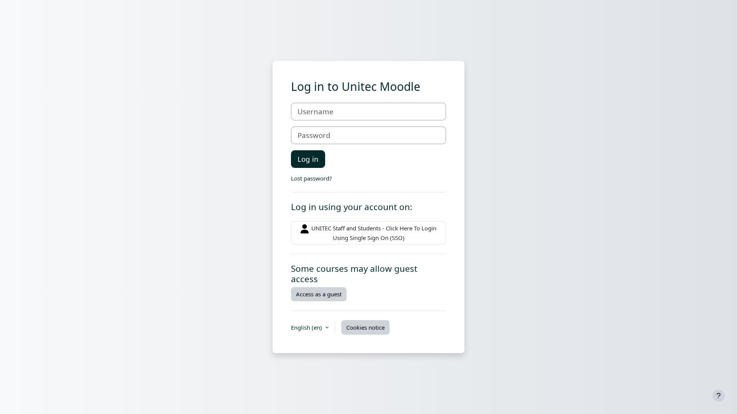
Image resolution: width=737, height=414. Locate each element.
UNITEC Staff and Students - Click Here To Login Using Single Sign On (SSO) (373, 233)
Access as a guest (319, 294)
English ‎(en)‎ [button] (307, 327)
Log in (308, 159)
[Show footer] (718, 395)
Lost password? (311, 178)
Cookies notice (365, 327)
